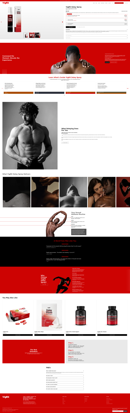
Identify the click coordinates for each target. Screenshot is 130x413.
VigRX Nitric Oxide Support (72, 331)
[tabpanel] (18, 88)
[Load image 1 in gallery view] (26, 35)
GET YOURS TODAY (65, 142)
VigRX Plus (5, 331)
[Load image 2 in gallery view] (32, 35)
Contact (64, 403)
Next (62, 22)
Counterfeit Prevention (109, 403)
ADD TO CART (44, 284)
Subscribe (125, 411)
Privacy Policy (108, 398)
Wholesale (107, 402)
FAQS (63, 402)
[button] (96, 3)
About (63, 399)
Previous (1, 22)
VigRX (5, 411)
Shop (63, 398)
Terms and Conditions (109, 399)
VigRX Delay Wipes (39, 331)
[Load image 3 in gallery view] (37, 35)
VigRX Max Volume (101, 331)
